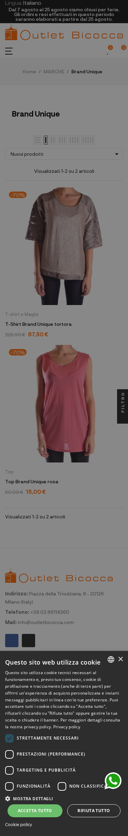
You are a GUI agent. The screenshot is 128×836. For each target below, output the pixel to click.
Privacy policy (66, 727)
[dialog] (64, 743)
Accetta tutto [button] (35, 811)
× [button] (120, 659)
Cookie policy (18, 824)
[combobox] (111, 659)
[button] (64, 798)
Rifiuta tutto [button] (93, 811)
